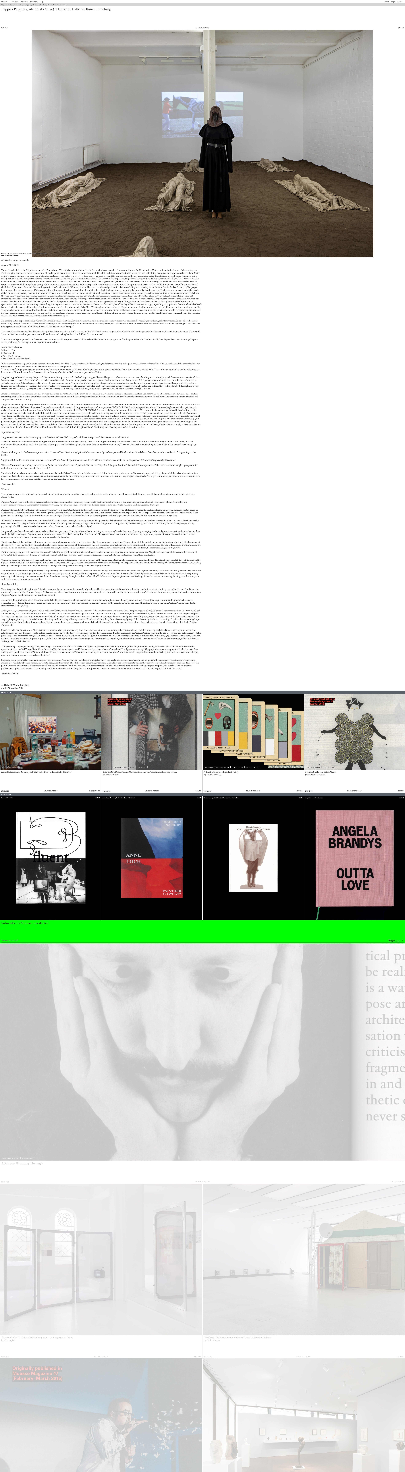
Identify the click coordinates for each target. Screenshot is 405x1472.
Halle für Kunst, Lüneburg (17, 685)
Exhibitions (33, 2)
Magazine (15, 2)
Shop (41, 2)
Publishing (23, 2)
